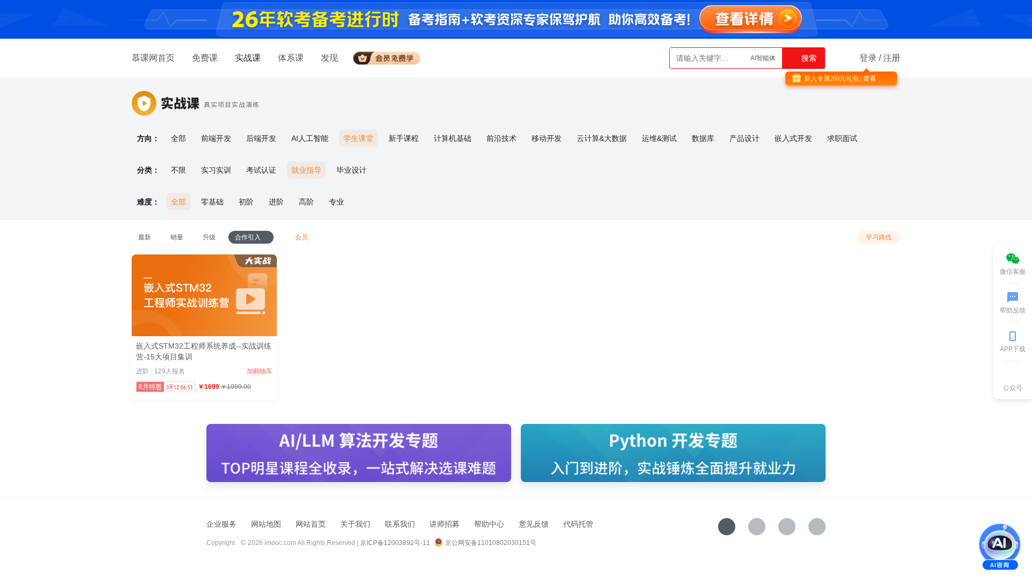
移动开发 (547, 138)
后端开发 (261, 138)
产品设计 (744, 138)
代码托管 (578, 524)
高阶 (306, 201)
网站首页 (311, 524)
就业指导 (306, 170)
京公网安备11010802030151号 (490, 543)
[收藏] (726, 526)
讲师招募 (444, 524)
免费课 (205, 57)
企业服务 (221, 524)
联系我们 (400, 524)
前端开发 (216, 138)
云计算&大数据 (602, 138)
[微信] (756, 526)
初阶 (246, 201)
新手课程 (404, 138)
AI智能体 (763, 58)
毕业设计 (351, 170)
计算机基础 (452, 138)
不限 (178, 170)
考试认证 (261, 170)
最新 (144, 237)
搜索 (807, 58)
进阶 (276, 201)
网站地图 (266, 524)
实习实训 (216, 170)
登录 (868, 57)
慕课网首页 (153, 57)
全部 (178, 138)
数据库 (703, 138)
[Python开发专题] (673, 453)
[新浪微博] (787, 526)
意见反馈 (534, 524)
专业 (336, 201)
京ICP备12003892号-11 (395, 543)
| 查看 (867, 78)
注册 (891, 57)
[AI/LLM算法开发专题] (358, 453)
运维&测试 (659, 138)
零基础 (212, 201)
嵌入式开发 (793, 138)
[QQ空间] (817, 526)
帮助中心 (489, 524)
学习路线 (879, 237)
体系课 (291, 57)
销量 (176, 237)
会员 (391, 56)
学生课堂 (358, 138)
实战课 (248, 57)
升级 (209, 237)
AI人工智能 (309, 138)
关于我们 (355, 524)
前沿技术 (501, 138)
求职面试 (842, 138)
